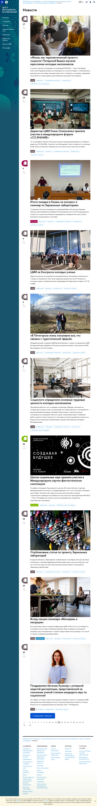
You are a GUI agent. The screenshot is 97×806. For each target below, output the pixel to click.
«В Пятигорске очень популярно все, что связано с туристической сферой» (55, 337)
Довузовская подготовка (40, 762)
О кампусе (27, 746)
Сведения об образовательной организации (27, 750)
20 (80, 722)
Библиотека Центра (6, 39)
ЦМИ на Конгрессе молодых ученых (52, 272)
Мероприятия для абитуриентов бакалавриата (42, 750)
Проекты (5, 25)
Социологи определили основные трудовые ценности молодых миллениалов (57, 401)
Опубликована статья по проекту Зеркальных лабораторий (58, 553)
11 (53, 722)
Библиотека (68, 749)
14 (62, 722)
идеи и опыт (42, 221)
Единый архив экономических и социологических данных (70, 756)
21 (83, 722)
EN (82, 2)
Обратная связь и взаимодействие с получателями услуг (42, 786)
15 (65, 722)
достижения (39, 709)
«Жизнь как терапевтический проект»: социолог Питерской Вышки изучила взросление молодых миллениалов (54, 61)
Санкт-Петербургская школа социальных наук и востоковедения (60, 739)
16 (68, 722)
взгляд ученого (66, 80)
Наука (53, 746)
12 (56, 722)
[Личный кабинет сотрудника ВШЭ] (90, 2)
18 (74, 722)
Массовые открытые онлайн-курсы (85, 762)
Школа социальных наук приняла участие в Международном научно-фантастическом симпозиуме (57, 480)
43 (30, 725)
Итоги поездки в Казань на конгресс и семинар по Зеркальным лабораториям (54, 203)
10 (50, 722)
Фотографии (6, 48)
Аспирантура (40, 781)
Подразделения (27, 759)
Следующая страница (42, 715)
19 (77, 722)
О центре (5, 17)
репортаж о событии (37, 155)
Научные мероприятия (55, 749)
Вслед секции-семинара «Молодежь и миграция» (53, 620)
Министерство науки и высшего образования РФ (85, 753)
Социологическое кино (8, 30)
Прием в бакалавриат (43, 768)
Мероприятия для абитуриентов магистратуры (42, 757)
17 (71, 722)
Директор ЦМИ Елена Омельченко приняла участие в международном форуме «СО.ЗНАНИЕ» (57, 134)
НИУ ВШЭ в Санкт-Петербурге (40, 84)
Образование (42, 746)
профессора (40, 151)
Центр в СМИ (6, 44)
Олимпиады (40, 765)
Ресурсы (68, 746)
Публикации (6, 35)
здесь (18, 800)
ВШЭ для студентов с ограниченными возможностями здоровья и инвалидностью (28, 780)
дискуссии (48, 151)
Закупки (25, 775)
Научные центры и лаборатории (56, 754)
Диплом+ (39, 775)
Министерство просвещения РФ (84, 758)
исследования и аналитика (52, 80)
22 (24, 725)
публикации (39, 80)
